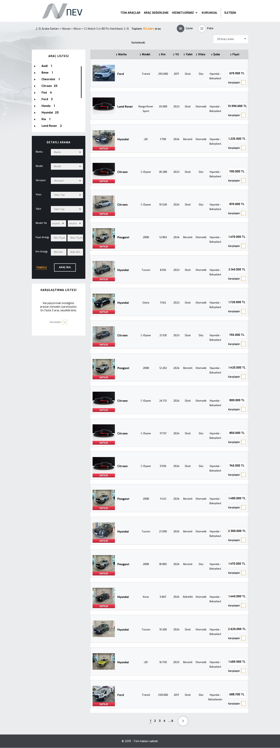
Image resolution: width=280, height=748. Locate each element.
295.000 (163, 73)
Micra (77, 29)
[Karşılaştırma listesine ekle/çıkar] (237, 82)
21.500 (163, 531)
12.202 (163, 368)
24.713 (163, 400)
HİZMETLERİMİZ (183, 13)
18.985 (163, 564)
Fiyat (236, 54)
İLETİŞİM (230, 13)
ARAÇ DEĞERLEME (156, 13)
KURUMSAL (209, 13)
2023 (176, 106)
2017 (176, 73)
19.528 (163, 204)
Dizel (188, 73)
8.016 (163, 270)
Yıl (177, 54)
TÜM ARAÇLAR (130, 13)
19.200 (163, 629)
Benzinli (187, 139)
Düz (201, 73)
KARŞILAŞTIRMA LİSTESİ (59, 290)
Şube (216, 54)
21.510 (163, 335)
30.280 (163, 172)
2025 (176, 662)
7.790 (163, 139)
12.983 (163, 237)
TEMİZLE (41, 267)
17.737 (163, 433)
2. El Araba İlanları (47, 29)
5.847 (163, 596)
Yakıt (189, 54)
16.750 (163, 662)
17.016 (163, 466)
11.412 (163, 498)
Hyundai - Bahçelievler (215, 697)
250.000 (163, 694)
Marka (122, 54)
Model (146, 54)
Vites (202, 54)
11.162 (163, 302)
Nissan (66, 29)
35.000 (163, 106)
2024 (176, 139)
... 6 (170, 721)
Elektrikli (188, 596)
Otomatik (201, 106)
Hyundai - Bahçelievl (215, 76)
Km (163, 54)
